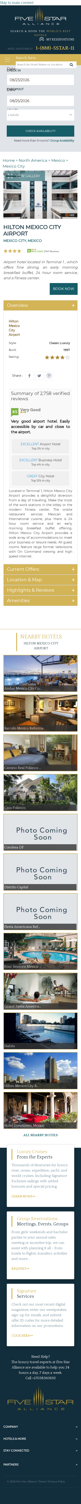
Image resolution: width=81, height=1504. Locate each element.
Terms (42, 1481)
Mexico (58, 160)
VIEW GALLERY (28, 176)
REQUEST (18, 1269)
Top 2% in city (41, 446)
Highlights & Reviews (30, 590)
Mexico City (14, 166)
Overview (17, 305)
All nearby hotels (40, 1135)
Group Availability (62, 140)
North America (33, 160)
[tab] (40, 305)
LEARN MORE (21, 1196)
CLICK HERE (20, 1336)
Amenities (18, 600)
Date (12, 69)
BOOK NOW (63, 289)
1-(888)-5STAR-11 (55, 48)
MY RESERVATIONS (60, 39)
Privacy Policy (56, 1481)
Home (9, 160)
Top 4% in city (40, 462)
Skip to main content (17, 3)
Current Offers (23, 569)
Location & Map (24, 579)
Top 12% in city (40, 478)
